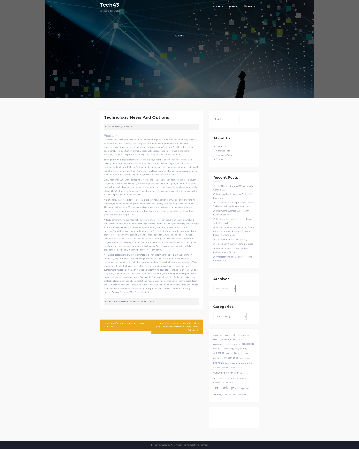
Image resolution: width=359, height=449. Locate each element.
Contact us (221, 146)
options (139, 301)
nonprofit (242, 363)
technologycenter (242, 389)
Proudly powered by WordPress (166, 445)
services (225, 378)
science (232, 372)
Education (218, 6)
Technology (250, 6)
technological (218, 382)
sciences (244, 373)
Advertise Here (223, 151)
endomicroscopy (227, 349)
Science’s (234, 6)
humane (244, 353)
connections (218, 344)
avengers (245, 335)
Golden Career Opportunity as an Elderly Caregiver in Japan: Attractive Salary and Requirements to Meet (233, 231)
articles (236, 335)
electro (216, 349)
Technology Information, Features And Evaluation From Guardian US (125, 325)
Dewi (132, 127)
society (234, 378)
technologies (229, 382)
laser (227, 363)
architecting (225, 335)
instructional (245, 358)
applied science (121, 301)
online (249, 363)
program (224, 367)
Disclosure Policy (224, 155)
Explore (179, 36)
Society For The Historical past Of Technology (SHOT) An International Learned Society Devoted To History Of (177, 326)
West (192, 445)
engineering (241, 348)
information (231, 358)
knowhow (218, 362)
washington (242, 395)
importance (218, 358)
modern (233, 363)
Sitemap (220, 159)
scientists (217, 378)
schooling (219, 372)
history (237, 353)
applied (216, 335)
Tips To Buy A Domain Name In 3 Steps (234, 244)
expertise (219, 352)
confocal (240, 339)
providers (233, 367)
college (233, 339)
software (243, 378)
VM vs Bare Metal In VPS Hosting (231, 239)
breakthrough (218, 339)
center (226, 339)
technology (149, 301)
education (248, 343)
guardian (229, 353)
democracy (229, 344)
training (217, 394)
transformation (230, 394)
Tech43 (109, 5)
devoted (237, 344)
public (240, 367)
